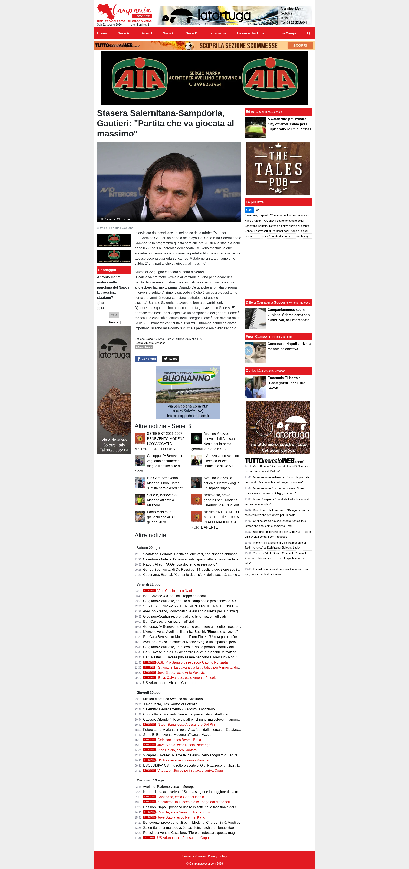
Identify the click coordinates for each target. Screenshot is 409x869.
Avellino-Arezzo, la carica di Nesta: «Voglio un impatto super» (221, 483)
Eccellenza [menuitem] (217, 33)
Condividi (148, 358)
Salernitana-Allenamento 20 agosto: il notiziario (179, 709)
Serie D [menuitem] (191, 33)
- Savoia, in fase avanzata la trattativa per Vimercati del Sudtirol (197, 667)
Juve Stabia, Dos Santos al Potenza (170, 704)
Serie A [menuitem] (123, 33)
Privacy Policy (217, 856)
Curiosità (253, 370)
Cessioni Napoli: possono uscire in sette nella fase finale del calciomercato (199, 807)
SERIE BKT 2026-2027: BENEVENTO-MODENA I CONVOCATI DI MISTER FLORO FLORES (214, 606)
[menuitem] (308, 33)
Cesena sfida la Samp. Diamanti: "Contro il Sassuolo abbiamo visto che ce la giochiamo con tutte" (275, 558)
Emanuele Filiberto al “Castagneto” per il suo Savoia (286, 383)
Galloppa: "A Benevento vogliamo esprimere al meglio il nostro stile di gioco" (201, 626)
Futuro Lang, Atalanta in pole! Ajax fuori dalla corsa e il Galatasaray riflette (198, 729)
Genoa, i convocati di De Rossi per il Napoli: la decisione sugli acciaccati (198, 569)
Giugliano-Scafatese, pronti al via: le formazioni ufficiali (184, 616)
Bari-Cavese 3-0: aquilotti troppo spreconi (174, 596)
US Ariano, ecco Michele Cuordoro (169, 683)
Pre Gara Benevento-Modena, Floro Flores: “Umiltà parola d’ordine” (165, 483)
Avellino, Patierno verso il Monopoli (169, 787)
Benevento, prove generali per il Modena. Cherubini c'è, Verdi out (221, 500)
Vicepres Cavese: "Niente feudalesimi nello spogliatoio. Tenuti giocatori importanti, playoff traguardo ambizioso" (227, 755)
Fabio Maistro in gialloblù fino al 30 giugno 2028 (161, 517)
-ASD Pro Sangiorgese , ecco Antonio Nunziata (186, 662)
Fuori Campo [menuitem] (286, 33)
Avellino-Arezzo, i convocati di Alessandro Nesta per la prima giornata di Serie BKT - (206, 611)
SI (102, 302)
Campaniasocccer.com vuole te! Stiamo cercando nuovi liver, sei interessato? (290, 315)
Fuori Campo (256, 336)
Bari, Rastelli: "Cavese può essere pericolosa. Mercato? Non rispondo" (196, 657)
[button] (114, 315)
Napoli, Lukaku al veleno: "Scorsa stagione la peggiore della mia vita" (195, 792)
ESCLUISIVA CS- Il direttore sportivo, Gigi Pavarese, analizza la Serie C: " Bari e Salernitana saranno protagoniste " (230, 765)
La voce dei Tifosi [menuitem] (251, 33)
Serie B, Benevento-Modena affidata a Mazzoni (162, 500)
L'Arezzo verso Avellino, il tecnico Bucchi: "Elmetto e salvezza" (222, 461)
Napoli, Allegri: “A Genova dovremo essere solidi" (180, 564)
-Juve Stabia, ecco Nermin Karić (174, 817)
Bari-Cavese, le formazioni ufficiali (169, 621)
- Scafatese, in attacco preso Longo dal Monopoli (187, 802)
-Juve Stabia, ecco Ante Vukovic (174, 672)
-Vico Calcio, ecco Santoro (170, 750)
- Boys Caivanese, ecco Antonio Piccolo (180, 677)
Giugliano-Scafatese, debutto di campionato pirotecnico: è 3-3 (189, 601)
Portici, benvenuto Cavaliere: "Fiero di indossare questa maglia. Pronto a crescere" (205, 833)
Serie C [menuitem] (169, 33)
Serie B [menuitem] (146, 33)
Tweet (172, 358)
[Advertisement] (278, 268)
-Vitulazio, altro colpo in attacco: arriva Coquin (185, 770)
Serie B (151, 338)
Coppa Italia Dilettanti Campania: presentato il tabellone (185, 714)
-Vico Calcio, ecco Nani (168, 591)
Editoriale (253, 111)
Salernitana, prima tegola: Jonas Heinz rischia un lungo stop (188, 827)
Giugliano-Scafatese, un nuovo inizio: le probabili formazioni (188, 647)
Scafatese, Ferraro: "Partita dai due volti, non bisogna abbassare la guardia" (200, 554)
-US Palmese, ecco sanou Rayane (176, 760)
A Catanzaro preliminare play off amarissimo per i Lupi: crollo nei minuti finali (289, 124)
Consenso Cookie (194, 856)
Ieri (257, 209)
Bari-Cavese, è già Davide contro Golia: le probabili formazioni (190, 652)
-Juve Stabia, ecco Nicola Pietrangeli (178, 745)
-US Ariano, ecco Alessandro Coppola (178, 838)
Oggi (249, 209)
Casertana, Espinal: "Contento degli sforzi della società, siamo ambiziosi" (198, 574)
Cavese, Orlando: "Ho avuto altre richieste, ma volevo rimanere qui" (194, 719)
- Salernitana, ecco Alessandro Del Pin (179, 724)
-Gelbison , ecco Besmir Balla (172, 740)
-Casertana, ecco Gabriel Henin (174, 797)
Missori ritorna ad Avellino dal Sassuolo (173, 699)
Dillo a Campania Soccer (265, 302)
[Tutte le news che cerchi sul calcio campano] (124, 13)
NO (103, 308)
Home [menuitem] (102, 33)
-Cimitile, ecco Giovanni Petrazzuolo (177, 812)
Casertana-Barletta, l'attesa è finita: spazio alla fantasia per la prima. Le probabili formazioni (212, 559)
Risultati (114, 322)
